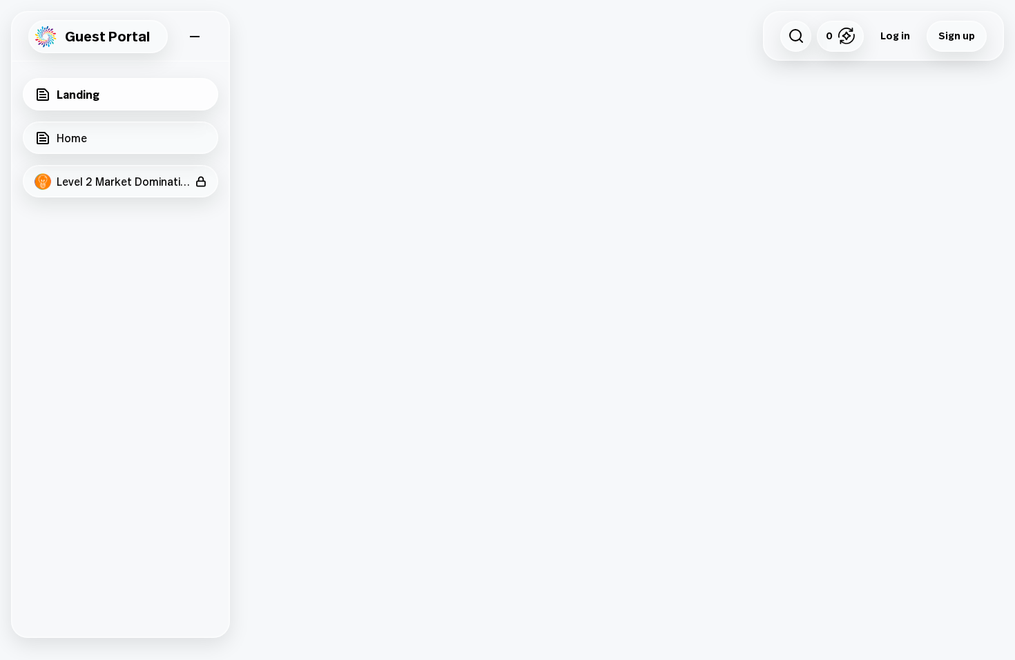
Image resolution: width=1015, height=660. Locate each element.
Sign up (956, 35)
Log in (895, 35)
